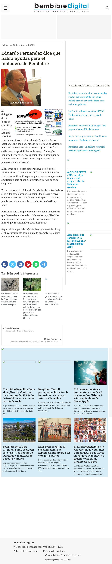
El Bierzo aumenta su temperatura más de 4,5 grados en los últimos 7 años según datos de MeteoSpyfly (88, 395)
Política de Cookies (54, 551)
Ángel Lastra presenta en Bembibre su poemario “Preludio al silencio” (87, 138)
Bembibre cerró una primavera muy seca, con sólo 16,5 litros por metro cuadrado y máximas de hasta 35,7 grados (18, 452)
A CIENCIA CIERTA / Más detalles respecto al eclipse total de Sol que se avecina (76, 180)
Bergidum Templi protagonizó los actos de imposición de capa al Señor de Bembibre (53, 394)
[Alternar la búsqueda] (107, 7)
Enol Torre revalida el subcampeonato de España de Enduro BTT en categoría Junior (54, 451)
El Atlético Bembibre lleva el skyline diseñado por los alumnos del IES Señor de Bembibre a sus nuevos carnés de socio (19, 395)
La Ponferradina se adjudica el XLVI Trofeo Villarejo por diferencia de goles (86, 115)
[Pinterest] (28, 264)
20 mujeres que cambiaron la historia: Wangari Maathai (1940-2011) (76, 240)
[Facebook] (4, 264)
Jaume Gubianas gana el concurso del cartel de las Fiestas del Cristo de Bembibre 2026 (54, 299)
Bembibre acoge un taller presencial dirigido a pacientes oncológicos (86, 148)
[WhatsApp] (36, 264)
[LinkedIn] (20, 264)
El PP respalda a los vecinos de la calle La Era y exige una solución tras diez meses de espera (9, 299)
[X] (12, 264)
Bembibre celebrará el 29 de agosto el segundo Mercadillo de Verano (87, 127)
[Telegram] (43, 264)
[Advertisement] (38, 509)
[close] (5, 8)
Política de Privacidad (25, 551)
